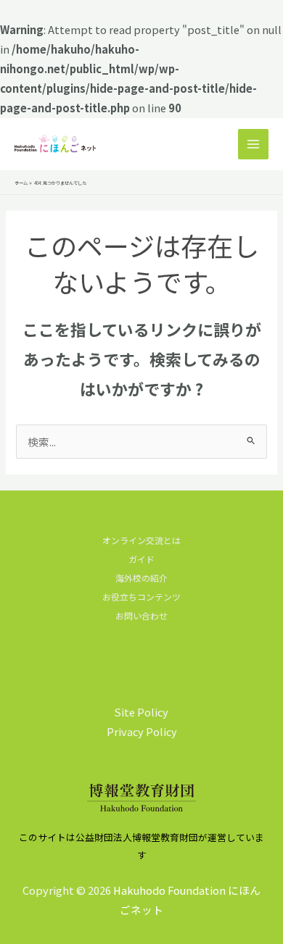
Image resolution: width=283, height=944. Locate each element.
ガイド (141, 559)
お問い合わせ (141, 615)
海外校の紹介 (141, 578)
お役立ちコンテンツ (141, 596)
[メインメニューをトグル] (253, 144)
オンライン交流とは (141, 540)
